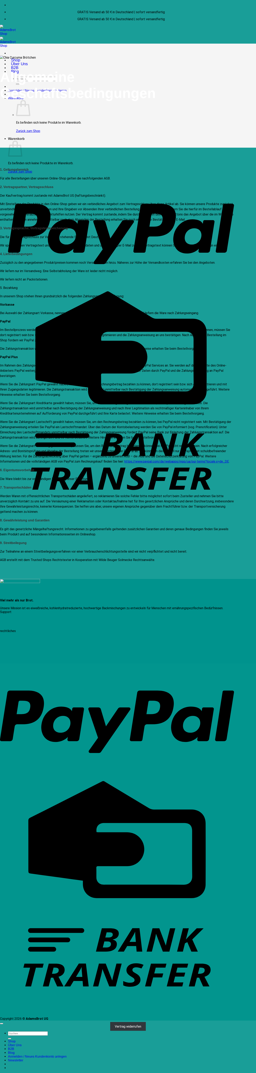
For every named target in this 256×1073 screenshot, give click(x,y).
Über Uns (19, 64)
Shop (15, 60)
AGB (3, 661)
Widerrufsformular (12, 657)
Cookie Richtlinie (11, 646)
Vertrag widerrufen (128, 1026)
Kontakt (5, 616)
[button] (15, 1060)
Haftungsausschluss (14, 642)
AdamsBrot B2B (11, 623)
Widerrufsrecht (10, 654)
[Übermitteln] (9, 1038)
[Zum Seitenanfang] (1, 1023)
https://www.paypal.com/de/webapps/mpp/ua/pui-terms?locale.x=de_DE (176, 461)
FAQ (3, 619)
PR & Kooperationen (14, 627)
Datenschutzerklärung (15, 638)
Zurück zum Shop (28, 131)
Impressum (8, 635)
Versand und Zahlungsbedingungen (24, 650)
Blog (11, 1052)
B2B (14, 67)
